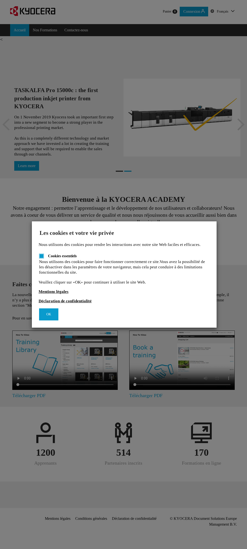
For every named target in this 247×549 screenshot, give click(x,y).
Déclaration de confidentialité (65, 301)
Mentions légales (54, 291)
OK (48, 314)
